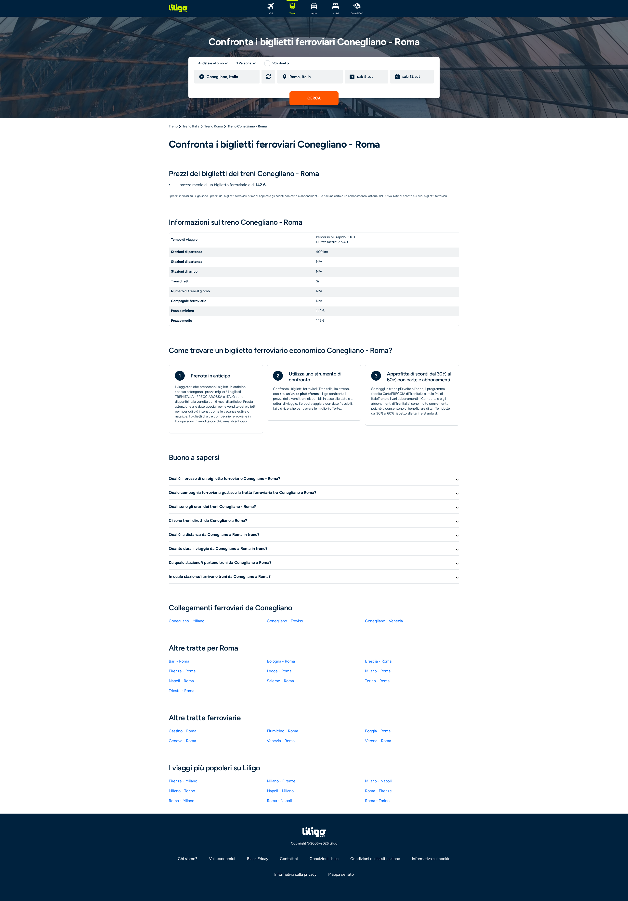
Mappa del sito (341, 874)
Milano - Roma (378, 671)
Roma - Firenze (378, 791)
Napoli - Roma (181, 681)
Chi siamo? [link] (187, 858)
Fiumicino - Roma (282, 731)
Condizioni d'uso (324, 858)
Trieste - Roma (181, 690)
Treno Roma (213, 126)
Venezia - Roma (281, 740)
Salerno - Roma (280, 681)
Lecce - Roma (279, 671)
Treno (173, 126)
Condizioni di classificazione (375, 858)
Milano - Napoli (378, 781)
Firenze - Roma (182, 671)
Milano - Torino (182, 791)
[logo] (178, 8)
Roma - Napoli (279, 800)
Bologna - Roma (281, 661)
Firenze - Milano (183, 781)
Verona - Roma (378, 740)
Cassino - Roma (182, 731)
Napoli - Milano (280, 791)
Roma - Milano (181, 800)
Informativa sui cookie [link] (431, 858)
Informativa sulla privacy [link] (295, 874)
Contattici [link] (289, 858)
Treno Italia (191, 126)
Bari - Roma (179, 661)
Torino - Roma (377, 681)
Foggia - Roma (378, 731)
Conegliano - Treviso (285, 621)
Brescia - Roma (378, 661)
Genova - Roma (182, 740)
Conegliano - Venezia (384, 621)
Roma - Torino (377, 800)
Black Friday (257, 858)
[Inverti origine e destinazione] (268, 76)
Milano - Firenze (281, 781)
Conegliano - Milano (186, 621)
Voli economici (222, 858)
